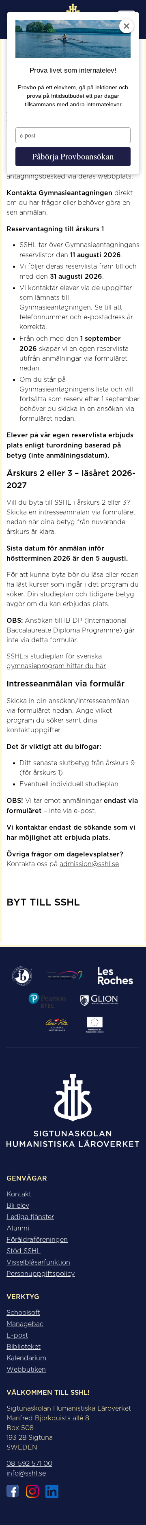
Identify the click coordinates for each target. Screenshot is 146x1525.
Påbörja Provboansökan (73, 156)
